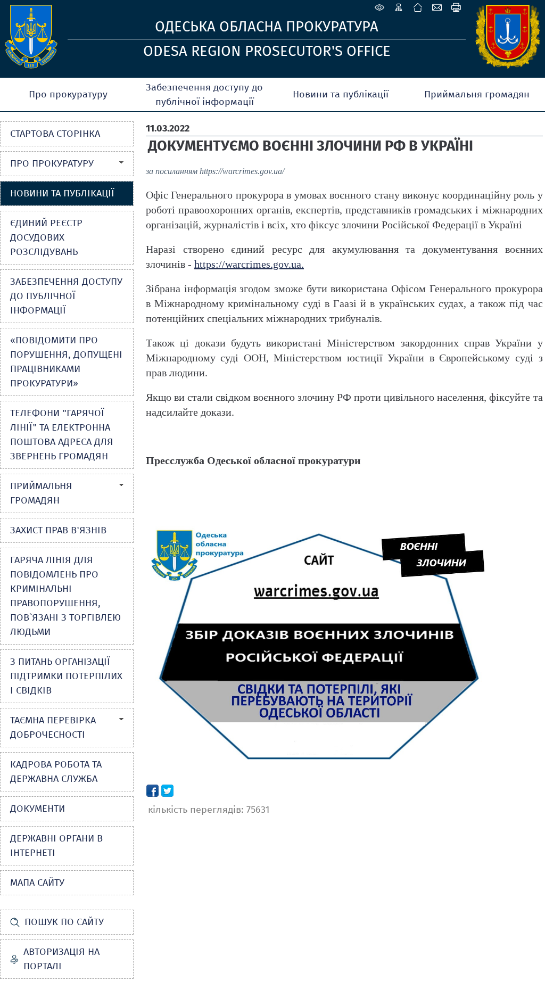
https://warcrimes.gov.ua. (249, 264)
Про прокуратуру (68, 94)
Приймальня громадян (477, 94)
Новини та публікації (341, 94)
